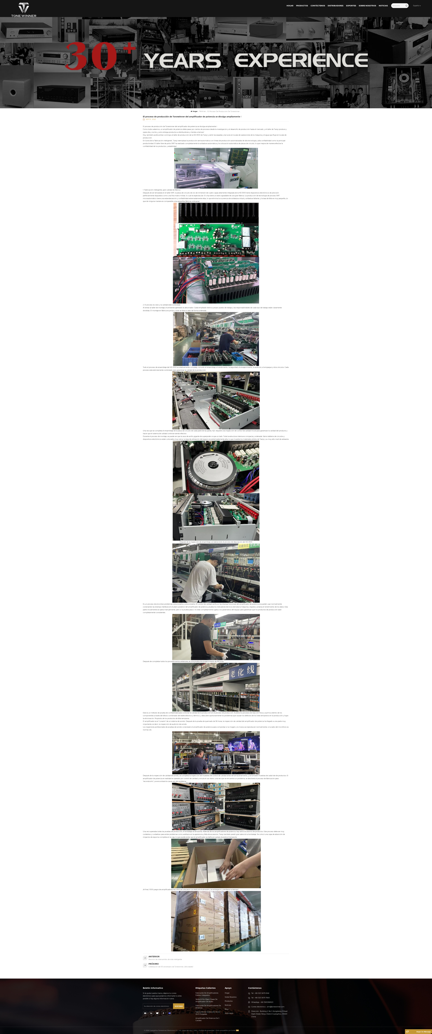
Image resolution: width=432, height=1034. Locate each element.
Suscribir (179, 1006)
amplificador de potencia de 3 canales (207, 1019)
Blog (226, 1009)
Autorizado (229, 1013)
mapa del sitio (187, 1030)
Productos (302, 6)
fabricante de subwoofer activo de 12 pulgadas (208, 1013)
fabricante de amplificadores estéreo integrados (207, 994)
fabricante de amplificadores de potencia (208, 1007)
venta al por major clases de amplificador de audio (206, 1000)
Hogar (290, 6)
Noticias (383, 6)
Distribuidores (335, 6)
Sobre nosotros (367, 6)
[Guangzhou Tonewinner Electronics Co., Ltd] (23, 10)
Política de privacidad (206, 1030)
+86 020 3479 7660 (262, 998)
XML (195, 1030)
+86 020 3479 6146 (262, 993)
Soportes (351, 6)
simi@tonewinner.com (275, 1007)
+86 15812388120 (266, 1002)
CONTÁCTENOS (318, 6)
